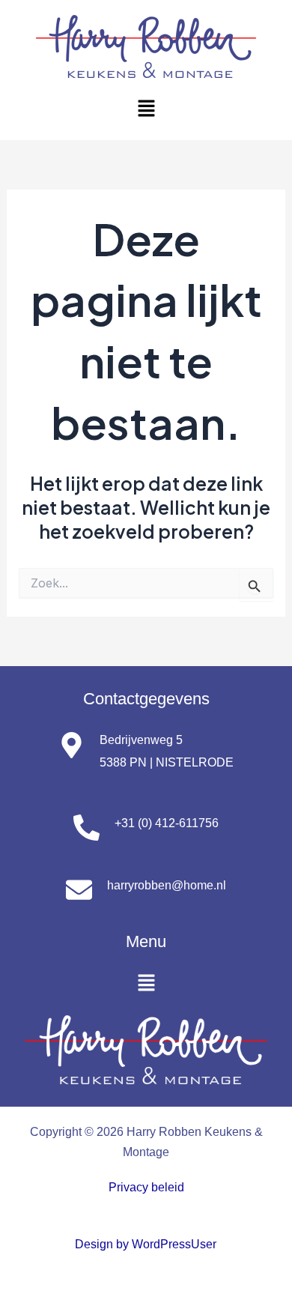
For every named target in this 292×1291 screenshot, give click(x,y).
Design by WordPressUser (145, 1244)
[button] (146, 109)
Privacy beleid (146, 1187)
